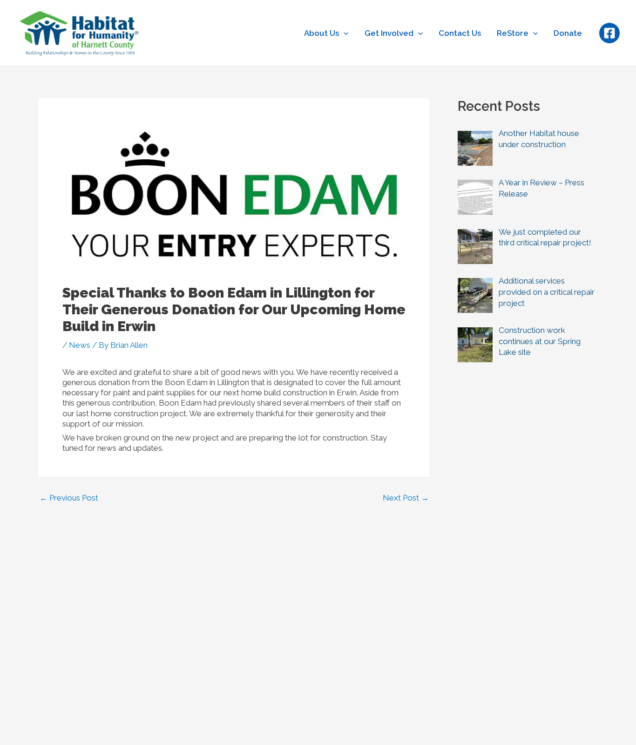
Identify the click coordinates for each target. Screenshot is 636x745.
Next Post (406, 498)
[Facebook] (609, 33)
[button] (343, 33)
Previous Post (69, 498)
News (79, 345)
